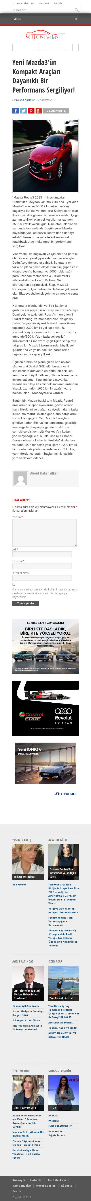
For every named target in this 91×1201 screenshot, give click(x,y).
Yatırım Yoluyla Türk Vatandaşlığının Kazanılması (60, 921)
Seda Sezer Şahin (59, 1071)
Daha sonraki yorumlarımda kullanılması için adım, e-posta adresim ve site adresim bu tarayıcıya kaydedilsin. (45, 593)
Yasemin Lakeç (21, 840)
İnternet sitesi (20, 573)
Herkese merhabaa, (24, 877)
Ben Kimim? (19, 884)
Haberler (36, 1180)
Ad (15, 549)
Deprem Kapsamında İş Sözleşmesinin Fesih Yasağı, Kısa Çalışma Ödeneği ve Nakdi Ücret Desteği (62, 938)
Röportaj (67, 1186)
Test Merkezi (56, 1180)
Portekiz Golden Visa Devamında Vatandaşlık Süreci (62, 873)
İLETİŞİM (58, 3)
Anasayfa (19, 1180)
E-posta (18, 561)
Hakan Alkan (24, 100)
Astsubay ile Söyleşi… (61, 1022)
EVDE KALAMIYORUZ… (61, 1126)
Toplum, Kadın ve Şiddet (63, 1027)
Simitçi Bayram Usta (24, 1108)
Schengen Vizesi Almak (26, 1020)
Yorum (17, 517)
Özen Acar (55, 961)
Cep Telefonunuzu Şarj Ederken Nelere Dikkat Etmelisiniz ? (26, 994)
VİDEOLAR (44, 3)
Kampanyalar (21, 1186)
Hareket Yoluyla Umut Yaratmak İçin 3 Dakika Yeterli (26, 1154)
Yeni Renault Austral (60, 998)
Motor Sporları (46, 1186)
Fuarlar (17, 1191)
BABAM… (53, 1115)
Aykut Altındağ (23, 961)
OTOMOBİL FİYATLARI (23, 3)
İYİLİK (52, 1108)
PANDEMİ (53, 1120)
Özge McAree (21, 1071)
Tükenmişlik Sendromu (26, 1006)
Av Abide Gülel (58, 840)
